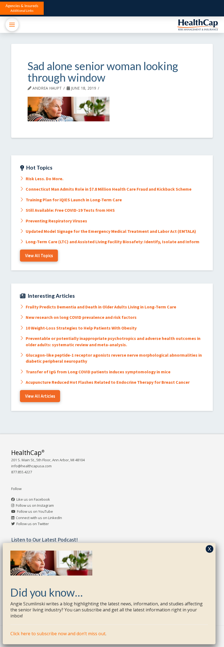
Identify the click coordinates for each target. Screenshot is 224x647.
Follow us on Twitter (32, 523)
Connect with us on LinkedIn (39, 517)
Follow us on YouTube (35, 511)
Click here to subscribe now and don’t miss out (57, 634)
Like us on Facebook (33, 499)
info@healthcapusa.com (31, 465)
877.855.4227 (21, 471)
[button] (22, 8)
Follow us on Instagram (35, 505)
